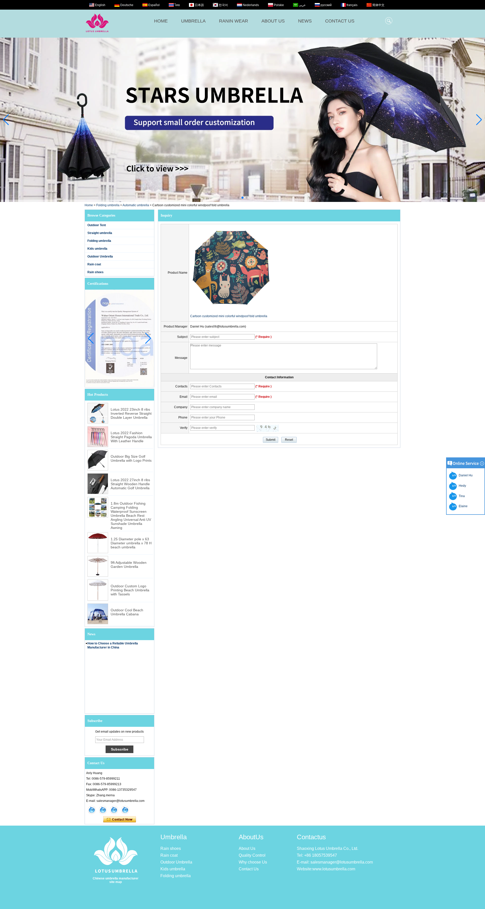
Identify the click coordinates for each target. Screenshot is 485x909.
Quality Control (252, 855)
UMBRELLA (193, 21)
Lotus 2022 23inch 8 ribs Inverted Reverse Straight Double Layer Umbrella (131, 413)
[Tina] (103, 810)
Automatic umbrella (136, 205)
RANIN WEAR (233, 21)
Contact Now (119, 819)
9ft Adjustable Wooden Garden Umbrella (129, 565)
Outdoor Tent (96, 225)
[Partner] (242, 120)
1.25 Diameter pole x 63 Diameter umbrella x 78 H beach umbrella (131, 543)
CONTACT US (339, 21)
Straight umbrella (99, 233)
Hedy (461, 485)
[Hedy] (114, 810)
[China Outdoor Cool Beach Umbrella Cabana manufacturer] (97, 613)
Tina (461, 496)
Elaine (462, 506)
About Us (247, 848)
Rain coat (94, 264)
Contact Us (249, 869)
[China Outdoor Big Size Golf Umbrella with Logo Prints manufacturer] (97, 460)
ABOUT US (273, 21)
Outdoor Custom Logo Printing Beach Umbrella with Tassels (130, 590)
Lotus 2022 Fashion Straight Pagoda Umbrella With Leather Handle (131, 437)
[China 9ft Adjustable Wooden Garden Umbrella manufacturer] (97, 566)
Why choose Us (253, 862)
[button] (238, 198)
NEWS (305, 21)
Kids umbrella (97, 248)
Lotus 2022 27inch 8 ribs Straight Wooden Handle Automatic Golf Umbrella (130, 484)
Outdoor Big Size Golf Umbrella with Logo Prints (131, 458)
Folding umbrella (107, 205)
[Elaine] (92, 810)
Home (89, 205)
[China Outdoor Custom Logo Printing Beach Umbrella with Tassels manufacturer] (97, 590)
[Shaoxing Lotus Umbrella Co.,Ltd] (97, 35)
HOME (161, 21)
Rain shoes (95, 272)
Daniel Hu (465, 475)
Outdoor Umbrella (100, 256)
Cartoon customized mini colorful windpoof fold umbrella (228, 316)
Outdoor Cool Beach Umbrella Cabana (127, 612)
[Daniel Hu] (125, 810)
